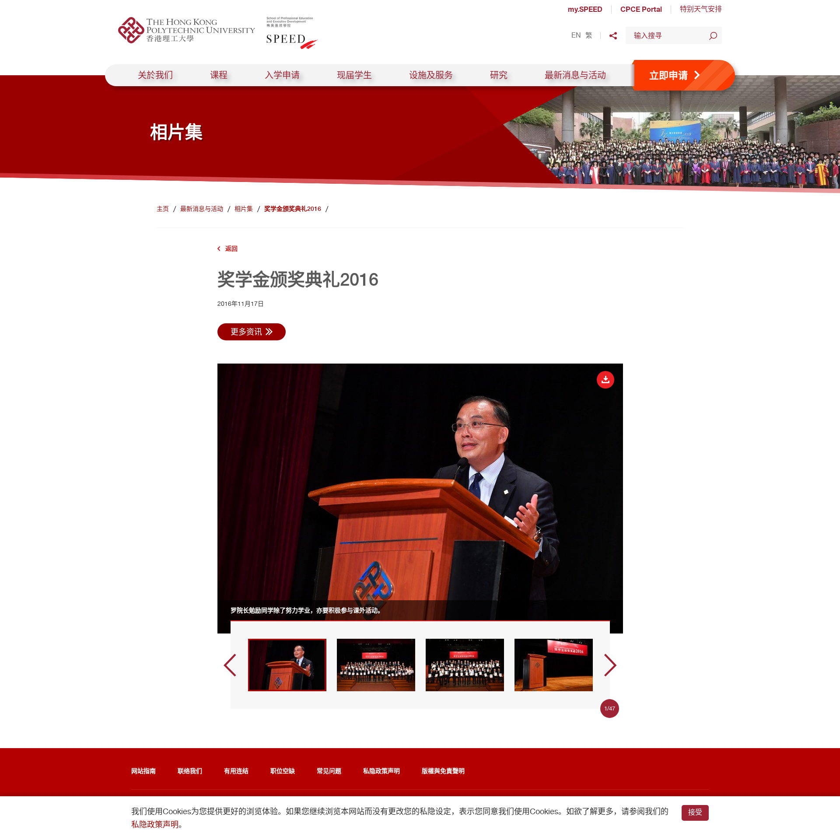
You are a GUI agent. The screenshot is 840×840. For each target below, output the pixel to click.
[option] (420, 498)
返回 (231, 248)
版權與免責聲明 (443, 770)
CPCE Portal (641, 9)
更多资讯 (246, 331)
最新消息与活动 (575, 75)
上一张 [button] (230, 665)
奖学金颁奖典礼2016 (292, 208)
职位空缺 (282, 770)
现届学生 (354, 75)
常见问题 (329, 770)
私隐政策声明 (381, 770)
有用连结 (236, 770)
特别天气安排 (701, 9)
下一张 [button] (610, 665)
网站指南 (143, 770)
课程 (219, 75)
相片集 (243, 208)
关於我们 (155, 75)
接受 (695, 812)
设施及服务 (431, 75)
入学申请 (282, 75)
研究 (499, 75)
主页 (163, 208)
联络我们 (190, 770)
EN (576, 35)
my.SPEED (585, 9)
